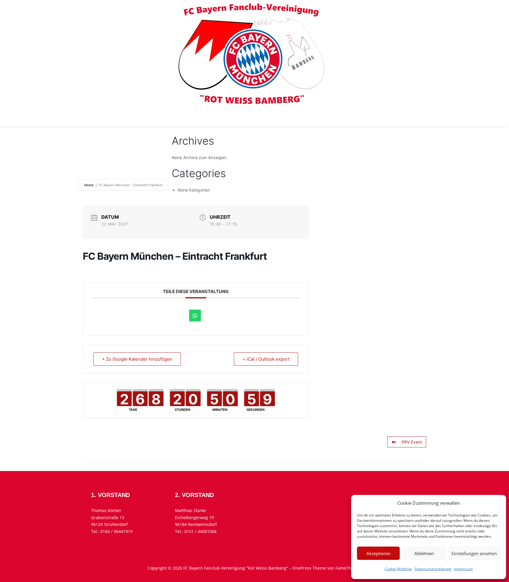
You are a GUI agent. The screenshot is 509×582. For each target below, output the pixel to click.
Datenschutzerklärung (433, 568)
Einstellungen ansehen (474, 553)
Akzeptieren (378, 553)
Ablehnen (424, 553)
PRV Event (412, 441)
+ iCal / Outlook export (266, 359)
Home (89, 185)
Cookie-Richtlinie (398, 568)
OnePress (301, 568)
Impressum (463, 568)
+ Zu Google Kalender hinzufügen (137, 359)
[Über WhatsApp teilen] (195, 315)
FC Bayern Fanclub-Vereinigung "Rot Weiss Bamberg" (201, 116)
